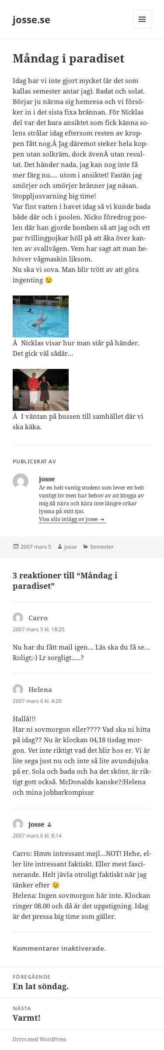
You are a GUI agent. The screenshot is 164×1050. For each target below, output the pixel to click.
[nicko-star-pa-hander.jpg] (82, 316)
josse (70, 546)
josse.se (31, 19)
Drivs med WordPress (39, 1039)
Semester (102, 546)
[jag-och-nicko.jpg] (82, 390)
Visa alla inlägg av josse (69, 519)
